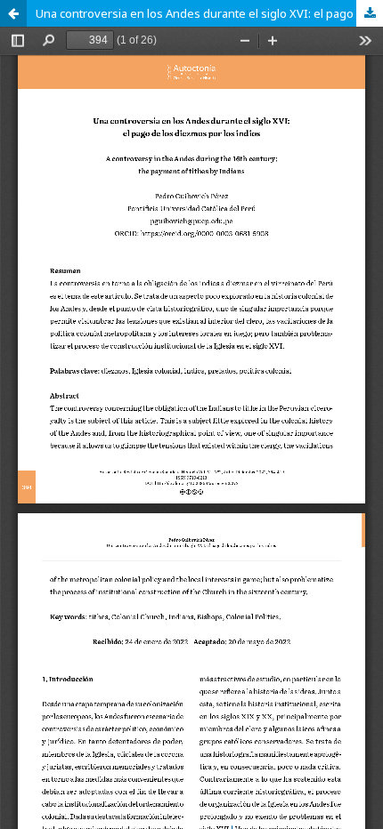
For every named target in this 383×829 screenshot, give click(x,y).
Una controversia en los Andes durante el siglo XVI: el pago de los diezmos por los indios (209, 13)
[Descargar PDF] (369, 13)
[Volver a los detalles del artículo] (13, 13)
